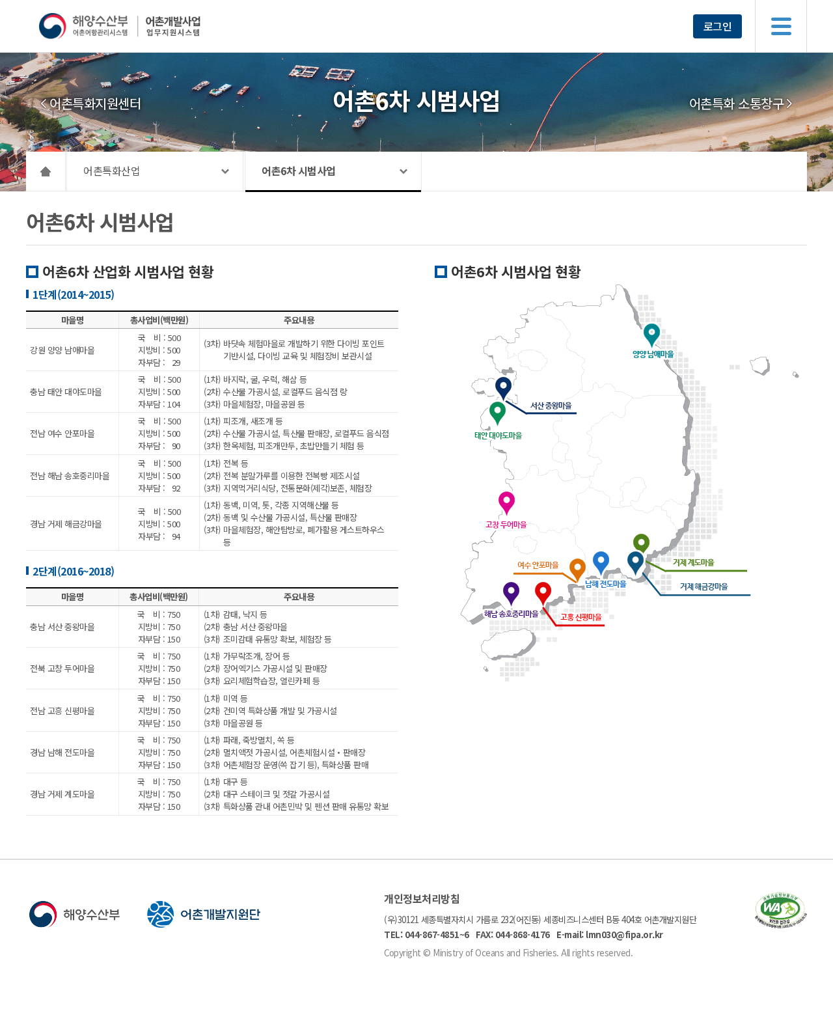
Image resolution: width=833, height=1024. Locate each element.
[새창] (781, 924)
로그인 (717, 26)
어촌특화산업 (111, 170)
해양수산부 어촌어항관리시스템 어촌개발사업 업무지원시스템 (145, 26)
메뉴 (781, 26)
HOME (46, 171)
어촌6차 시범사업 (299, 170)
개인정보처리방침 (421, 898)
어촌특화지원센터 (95, 103)
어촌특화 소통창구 (736, 103)
